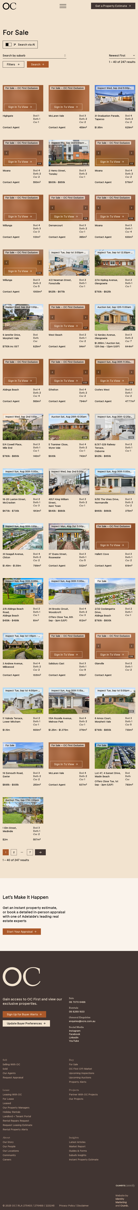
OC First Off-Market (80, 1068)
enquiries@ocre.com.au (82, 1021)
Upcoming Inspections (81, 1073)
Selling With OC (11, 1064)
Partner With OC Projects (83, 1094)
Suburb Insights (77, 1155)
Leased (7, 1103)
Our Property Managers (16, 1107)
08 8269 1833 (76, 1011)
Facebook (74, 1034)
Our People (9, 1146)
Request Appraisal (13, 1077)
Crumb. (124, 1205)
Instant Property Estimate (83, 1159)
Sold (5, 1068)
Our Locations (11, 1150)
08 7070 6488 (77, 1002)
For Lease (8, 1098)
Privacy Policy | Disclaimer (74, 1205)
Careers (7, 1159)
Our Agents (9, 1073)
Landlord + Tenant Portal (17, 1116)
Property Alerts (77, 1081)
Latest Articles (77, 1142)
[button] (98, 98)
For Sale (73, 1064)
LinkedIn (73, 1037)
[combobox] (34, 55)
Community (9, 1155)
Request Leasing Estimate (17, 1125)
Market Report (77, 1146)
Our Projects (76, 1098)
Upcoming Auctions (80, 1077)
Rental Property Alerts (15, 1129)
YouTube (74, 1040)
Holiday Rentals (11, 1112)
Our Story (8, 1142)
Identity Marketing (121, 1200)
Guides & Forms (78, 1150)
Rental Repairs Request (16, 1120)
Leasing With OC (12, 1094)
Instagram (74, 1030)
